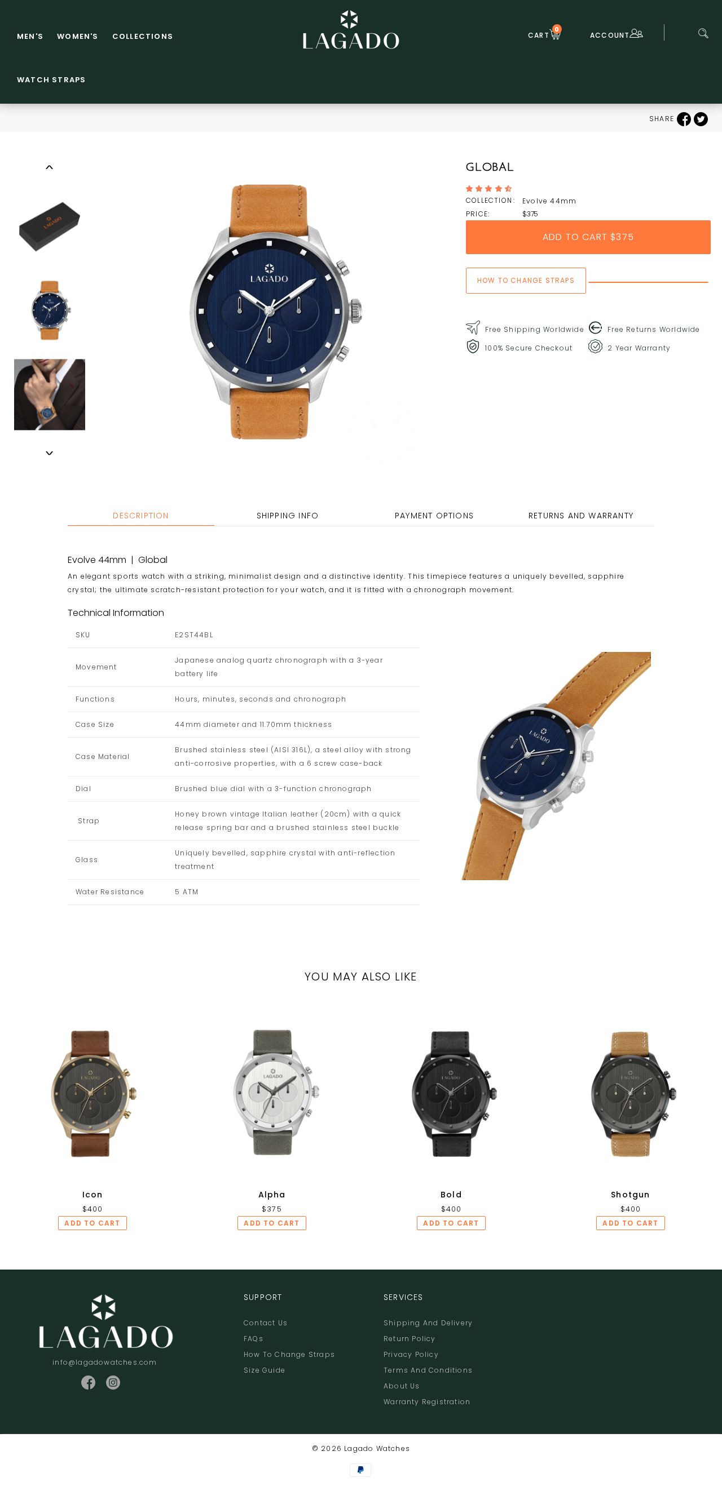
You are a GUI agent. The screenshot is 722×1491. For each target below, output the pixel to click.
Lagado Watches (377, 1448)
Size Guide (264, 1370)
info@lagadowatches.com (104, 1362)
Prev (49, 167)
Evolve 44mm (549, 201)
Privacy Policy (411, 1354)
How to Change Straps (289, 1354)
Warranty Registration (427, 1401)
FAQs (253, 1338)
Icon (92, 1194)
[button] (490, 188)
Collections (142, 36)
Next (49, 453)
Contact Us (266, 1323)
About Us (402, 1386)
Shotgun (630, 1194)
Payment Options (434, 515)
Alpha (272, 1194)
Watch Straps (51, 79)
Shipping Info (288, 515)
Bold (451, 1194)
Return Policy (410, 1338)
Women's (77, 36)
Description (141, 515)
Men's (30, 36)
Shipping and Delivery (428, 1323)
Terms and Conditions (428, 1370)
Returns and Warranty (581, 515)
